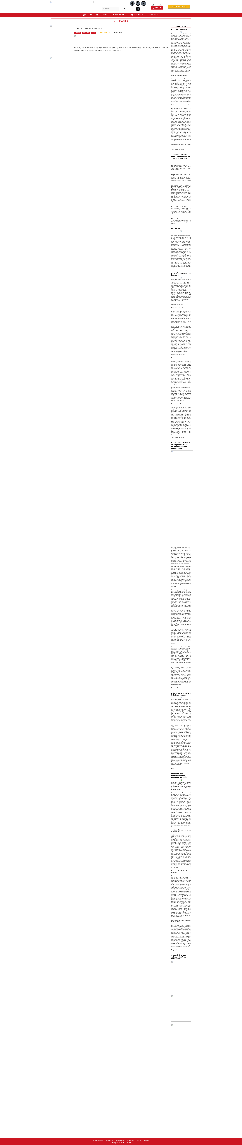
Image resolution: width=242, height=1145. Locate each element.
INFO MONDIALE (139, 15)
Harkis (93, 32)
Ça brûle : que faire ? (179, 29)
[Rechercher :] (110, 9)
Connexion (158, 5)
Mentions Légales (97, 1140)
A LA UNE (88, 15)
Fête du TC (109, 1140)
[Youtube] (143, 3)
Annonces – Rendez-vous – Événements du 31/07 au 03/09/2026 (180, 156)
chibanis (77, 32)
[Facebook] (132, 3)
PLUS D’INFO (153, 15)
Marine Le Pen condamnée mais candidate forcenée (179, 775)
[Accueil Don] (60, 72)
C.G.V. (139, 1140)
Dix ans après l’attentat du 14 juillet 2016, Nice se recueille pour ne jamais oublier (180, 445)
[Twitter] (138, 3)
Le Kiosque (130, 1140)
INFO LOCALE (103, 15)
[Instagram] (138, 9)
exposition (86, 32)
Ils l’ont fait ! (176, 228)
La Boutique (120, 1140)
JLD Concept (127, 1142)
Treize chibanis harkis (88, 28)
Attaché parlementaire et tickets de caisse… (181, 694)
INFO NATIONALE (121, 15)
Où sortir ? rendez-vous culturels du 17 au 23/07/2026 (180, 957)
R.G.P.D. (147, 1140)
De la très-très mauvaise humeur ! (181, 274)
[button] (88, 15)
